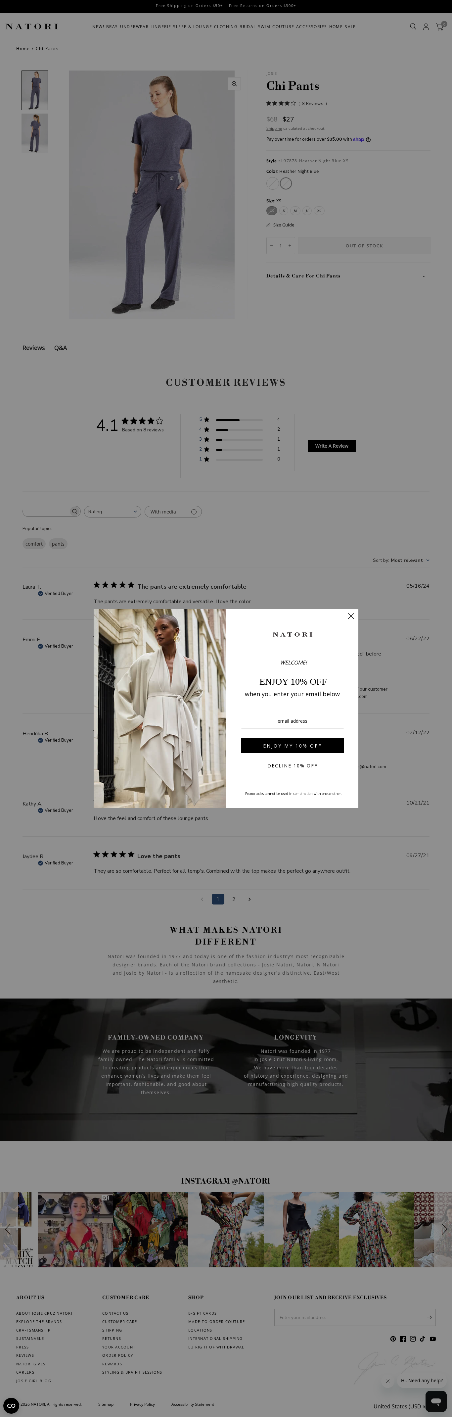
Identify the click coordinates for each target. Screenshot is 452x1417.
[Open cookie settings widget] (11, 1406)
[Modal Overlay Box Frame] (226, 708)
